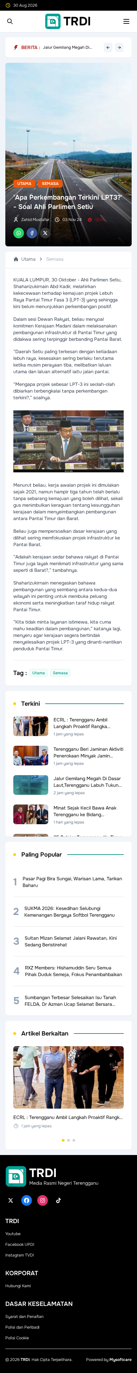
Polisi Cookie (17, 1338)
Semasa (50, 183)
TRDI (25, 1359)
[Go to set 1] (63, 1140)
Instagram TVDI (19, 1255)
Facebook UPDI (19, 1244)
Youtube (13, 1233)
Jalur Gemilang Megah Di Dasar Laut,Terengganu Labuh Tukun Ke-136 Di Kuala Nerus (70, 47)
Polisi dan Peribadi (22, 1327)
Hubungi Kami (18, 1286)
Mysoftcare (120, 1359)
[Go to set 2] (68, 1140)
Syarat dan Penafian (24, 1316)
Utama (24, 183)
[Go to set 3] (73, 1140)
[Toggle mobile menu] (126, 21)
